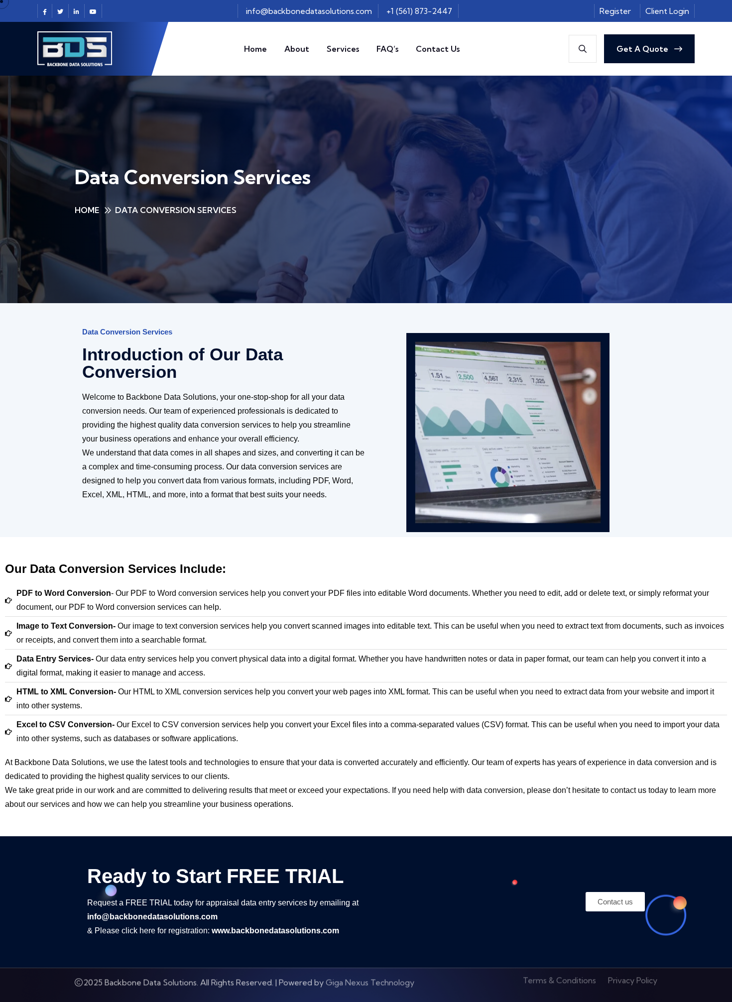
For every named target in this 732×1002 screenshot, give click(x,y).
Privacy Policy (632, 985)
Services (343, 49)
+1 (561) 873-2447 (419, 11)
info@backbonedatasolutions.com (309, 11)
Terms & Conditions (559, 985)
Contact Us (438, 49)
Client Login (667, 11)
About (296, 49)
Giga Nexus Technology (370, 985)
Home (255, 49)
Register (615, 11)
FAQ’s (387, 49)
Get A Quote (643, 49)
